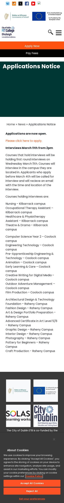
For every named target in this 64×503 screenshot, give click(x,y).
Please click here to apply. (24, 141)
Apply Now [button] (32, 46)
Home (11, 124)
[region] (32, 467)
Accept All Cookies (31, 483)
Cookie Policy (34, 476)
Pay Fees (32, 53)
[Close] (54, 439)
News (21, 124)
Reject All (32, 491)
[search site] (50, 32)
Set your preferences (32, 498)
